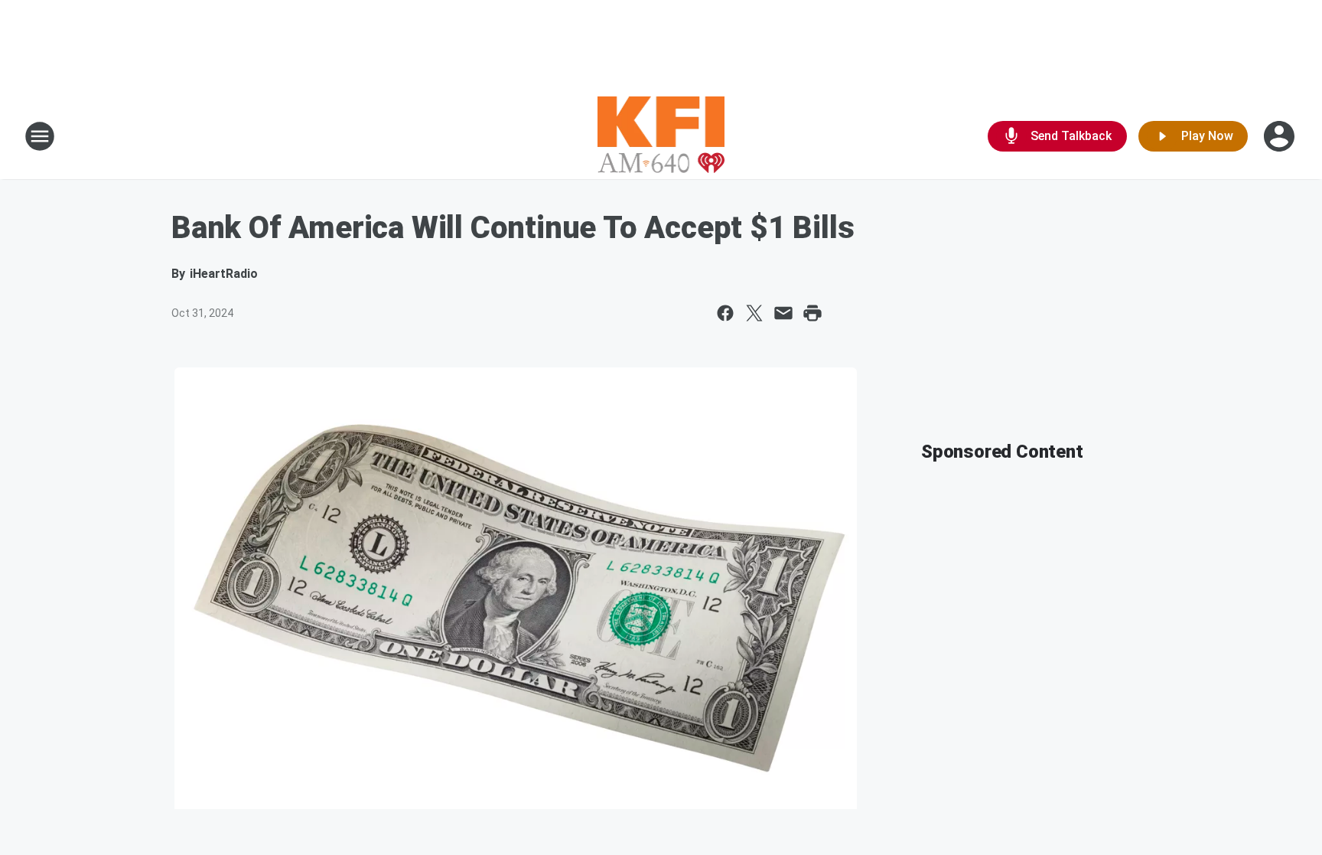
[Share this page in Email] (783, 313)
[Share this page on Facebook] (725, 313)
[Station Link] (661, 136)
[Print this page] (812, 313)
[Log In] (1281, 136)
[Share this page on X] (754, 313)
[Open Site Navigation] (39, 136)
